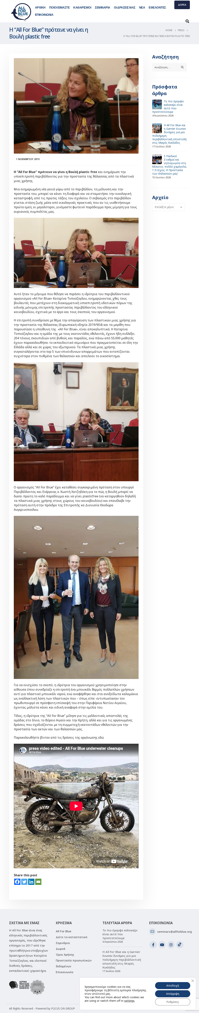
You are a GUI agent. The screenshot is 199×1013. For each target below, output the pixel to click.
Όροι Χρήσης (65, 954)
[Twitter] (24, 882)
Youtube (162, 944)
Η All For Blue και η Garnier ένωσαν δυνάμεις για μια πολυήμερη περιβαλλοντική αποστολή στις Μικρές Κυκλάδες (169, 133)
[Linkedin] (31, 882)
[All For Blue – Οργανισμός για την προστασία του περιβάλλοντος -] (21, 12)
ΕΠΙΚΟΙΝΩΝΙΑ (44, 15)
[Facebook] (17, 882)
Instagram (171, 944)
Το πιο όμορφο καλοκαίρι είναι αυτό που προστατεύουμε (168, 106)
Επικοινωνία (64, 972)
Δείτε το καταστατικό (71, 937)
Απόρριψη (172, 994)
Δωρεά (60, 949)
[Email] (38, 882)
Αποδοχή (172, 985)
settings (129, 1001)
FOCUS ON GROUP (63, 1008)
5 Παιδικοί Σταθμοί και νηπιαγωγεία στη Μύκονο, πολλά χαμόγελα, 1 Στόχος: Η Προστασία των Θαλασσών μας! (169, 164)
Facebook (153, 944)
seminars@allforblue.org (174, 931)
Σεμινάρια (63, 943)
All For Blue (63, 931)
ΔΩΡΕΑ (182, 4)
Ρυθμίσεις (172, 1002)
